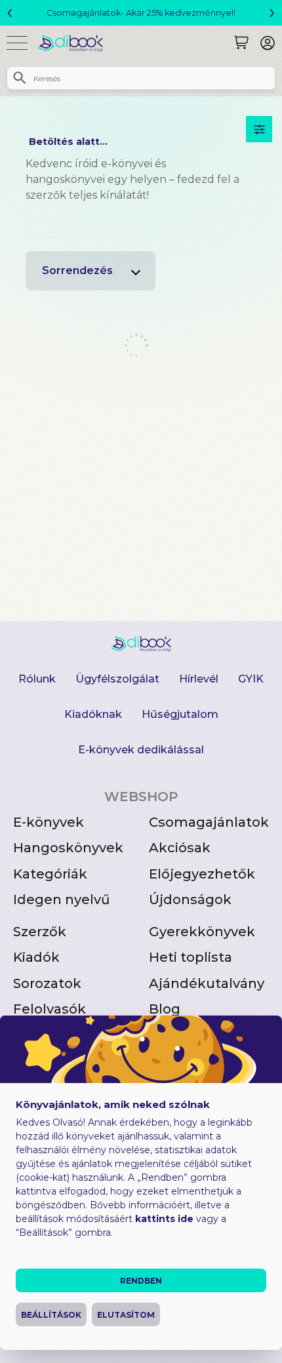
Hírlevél (198, 679)
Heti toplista (190, 957)
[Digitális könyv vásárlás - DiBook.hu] (75, 43)
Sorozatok (47, 983)
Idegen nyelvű (61, 899)
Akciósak (180, 848)
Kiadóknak (93, 714)
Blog (164, 1009)
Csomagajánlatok (209, 822)
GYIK (251, 679)
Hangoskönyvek (68, 848)
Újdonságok (190, 899)
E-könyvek (48, 822)
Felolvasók (49, 1009)
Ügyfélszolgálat (117, 679)
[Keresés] (241, 42)
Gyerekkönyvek (202, 931)
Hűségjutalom (180, 714)
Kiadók (36, 957)
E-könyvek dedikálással (141, 749)
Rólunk (37, 679)
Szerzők (39, 931)
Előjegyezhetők (202, 874)
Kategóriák (50, 874)
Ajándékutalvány (206, 983)
